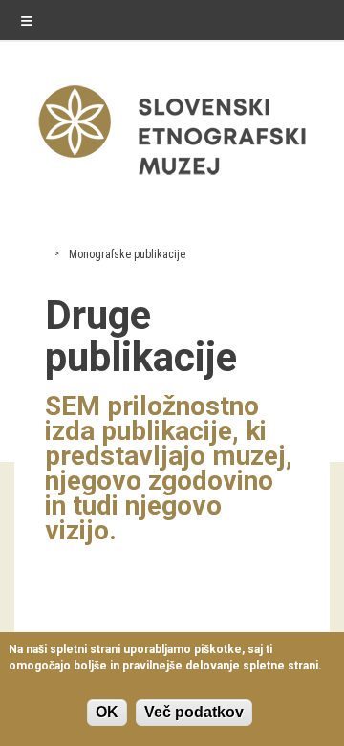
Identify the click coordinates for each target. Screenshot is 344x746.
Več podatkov (194, 712)
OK (107, 712)
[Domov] (172, 179)
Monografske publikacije (127, 254)
